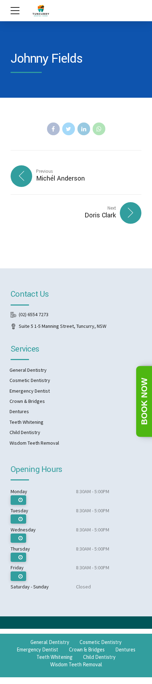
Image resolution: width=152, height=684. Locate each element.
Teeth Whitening (26, 422)
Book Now (144, 401)
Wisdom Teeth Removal (34, 443)
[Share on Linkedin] (83, 128)
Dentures (19, 411)
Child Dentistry (25, 432)
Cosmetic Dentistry (30, 380)
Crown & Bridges (27, 401)
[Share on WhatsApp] (99, 128)
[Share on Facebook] (53, 128)
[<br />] (18, 500)
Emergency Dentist (30, 391)
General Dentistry (28, 370)
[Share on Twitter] (68, 128)
